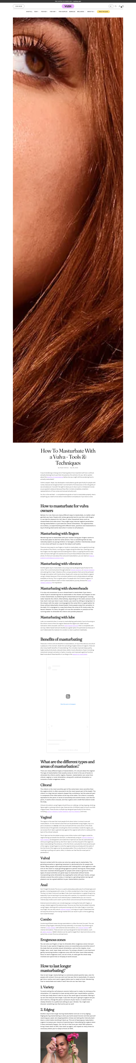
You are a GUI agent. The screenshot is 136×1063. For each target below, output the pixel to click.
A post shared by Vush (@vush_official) (68, 750)
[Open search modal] (115, 6)
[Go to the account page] (118, 6)
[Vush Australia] (68, 6)
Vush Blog (18, 6)
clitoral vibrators (76, 570)
